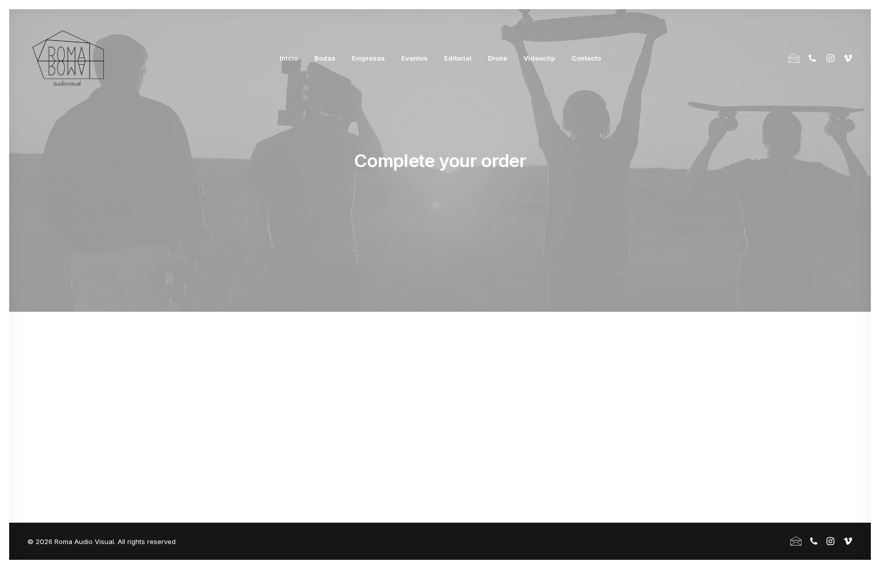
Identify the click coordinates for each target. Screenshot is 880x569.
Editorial (458, 58)
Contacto (586, 58)
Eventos (414, 58)
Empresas (368, 58)
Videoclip (539, 58)
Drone (497, 58)
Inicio (289, 58)
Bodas (325, 58)
